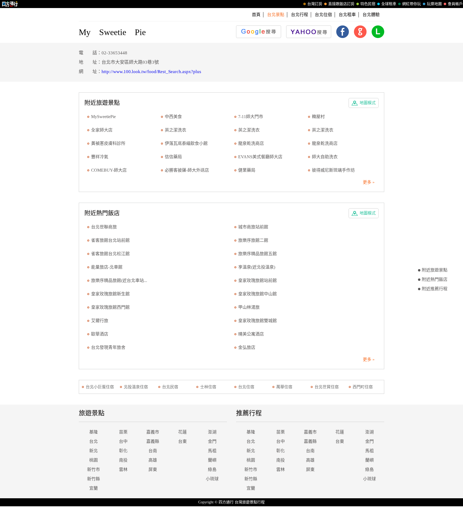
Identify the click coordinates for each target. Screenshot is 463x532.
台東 (182, 441)
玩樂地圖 (434, 4)
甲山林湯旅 (249, 307)
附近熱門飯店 (434, 279)
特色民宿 (367, 4)
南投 (123, 460)
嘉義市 (152, 432)
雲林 (123, 469)
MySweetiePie (103, 116)
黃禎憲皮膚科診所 (108, 143)
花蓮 (182, 432)
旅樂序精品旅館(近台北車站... (119, 280)
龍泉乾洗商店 (251, 143)
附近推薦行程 (434, 288)
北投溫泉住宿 (136, 387)
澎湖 (212, 432)
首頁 (256, 14)
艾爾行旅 (99, 320)
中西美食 (173, 116)
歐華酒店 (99, 334)
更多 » (369, 182)
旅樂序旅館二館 (253, 240)
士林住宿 (208, 387)
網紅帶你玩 (411, 4)
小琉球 (212, 479)
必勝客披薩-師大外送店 (187, 170)
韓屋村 (318, 116)
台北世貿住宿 (327, 387)
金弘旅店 (246, 347)
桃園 (93, 460)
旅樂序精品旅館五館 (257, 253)
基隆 (93, 432)
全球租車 (388, 4)
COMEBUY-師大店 (109, 170)
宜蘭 (93, 488)
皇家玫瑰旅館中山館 (257, 294)
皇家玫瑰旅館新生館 (110, 294)
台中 (123, 441)
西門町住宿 (363, 387)
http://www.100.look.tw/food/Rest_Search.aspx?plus (151, 71)
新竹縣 (93, 479)
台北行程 (299, 14)
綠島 (212, 469)
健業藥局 (246, 170)
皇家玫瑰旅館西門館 (110, 307)
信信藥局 (173, 156)
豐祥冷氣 (99, 156)
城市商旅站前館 (253, 227)
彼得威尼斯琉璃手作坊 (333, 170)
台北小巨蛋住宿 (100, 387)
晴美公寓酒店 (251, 334)
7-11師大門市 (250, 116)
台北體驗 (371, 14)
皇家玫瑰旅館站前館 (257, 280)
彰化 (123, 450)
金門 (212, 441)
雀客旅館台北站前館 (110, 240)
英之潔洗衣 (175, 130)
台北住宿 (323, 14)
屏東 (152, 469)
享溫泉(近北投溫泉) (256, 267)
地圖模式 (368, 103)
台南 (152, 450)
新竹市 (93, 469)
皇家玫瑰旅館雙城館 (257, 320)
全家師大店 (102, 130)
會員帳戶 (455, 4)
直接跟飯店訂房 (341, 4)
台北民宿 (170, 387)
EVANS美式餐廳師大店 (260, 156)
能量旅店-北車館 (106, 267)
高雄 (152, 460)
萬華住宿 (284, 387)
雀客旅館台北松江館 (110, 253)
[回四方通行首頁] (10, 4)
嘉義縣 (152, 441)
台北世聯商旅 (104, 227)
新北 (93, 450)
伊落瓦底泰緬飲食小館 (186, 143)
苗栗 (123, 432)
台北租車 (347, 14)
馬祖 (212, 450)
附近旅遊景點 (434, 270)
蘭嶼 (212, 460)
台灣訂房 (314, 4)
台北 (93, 441)
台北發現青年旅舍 (108, 347)
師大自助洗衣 (325, 156)
